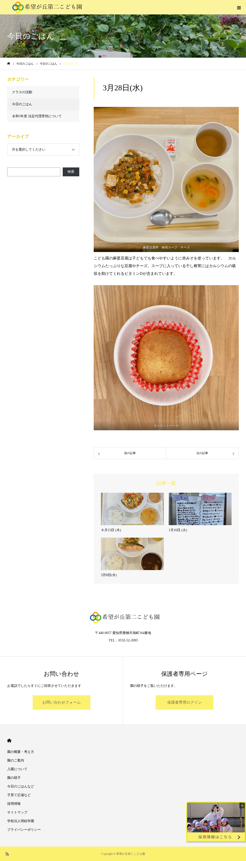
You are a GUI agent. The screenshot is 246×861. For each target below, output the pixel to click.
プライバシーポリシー (24, 829)
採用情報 (14, 804)
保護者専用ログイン (184, 702)
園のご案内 (15, 760)
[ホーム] (8, 63)
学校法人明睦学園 (20, 821)
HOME (9, 740)
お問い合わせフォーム (61, 702)
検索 (71, 171)
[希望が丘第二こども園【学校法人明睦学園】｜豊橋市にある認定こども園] (45, 7)
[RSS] (7, 853)
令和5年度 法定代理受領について (37, 116)
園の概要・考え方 (20, 752)
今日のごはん (22, 104)
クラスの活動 (22, 92)
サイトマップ (17, 812)
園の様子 (14, 778)
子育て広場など (19, 795)
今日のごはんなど (20, 786)
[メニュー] (239, 7)
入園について (17, 769)
